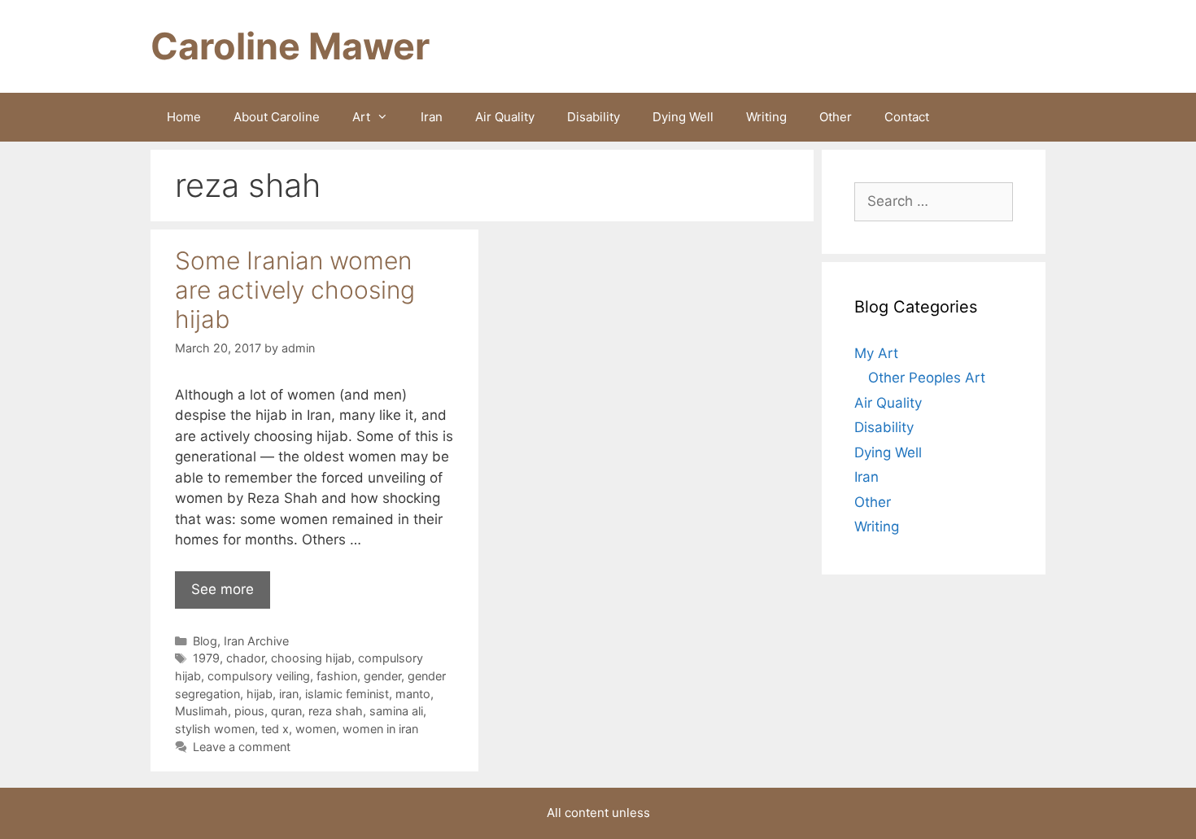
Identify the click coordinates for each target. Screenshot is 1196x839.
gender (382, 676)
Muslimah (201, 711)
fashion (336, 676)
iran (289, 694)
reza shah (335, 711)
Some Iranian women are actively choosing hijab (295, 290)
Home (184, 117)
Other (835, 117)
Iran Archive (256, 641)
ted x (275, 729)
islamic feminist (347, 694)
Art (361, 117)
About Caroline (277, 117)
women (315, 729)
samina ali (396, 711)
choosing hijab (311, 658)
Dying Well (683, 117)
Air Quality (505, 117)
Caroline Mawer (290, 46)
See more (222, 589)
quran (286, 711)
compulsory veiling (258, 676)
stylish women (215, 729)
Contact (906, 117)
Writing (766, 117)
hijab (260, 694)
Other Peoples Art (926, 377)
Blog (205, 641)
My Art (876, 353)
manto (412, 694)
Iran (432, 117)
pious (249, 711)
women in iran (380, 729)
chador (245, 658)
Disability (593, 117)
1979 (206, 658)
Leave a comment (241, 747)
